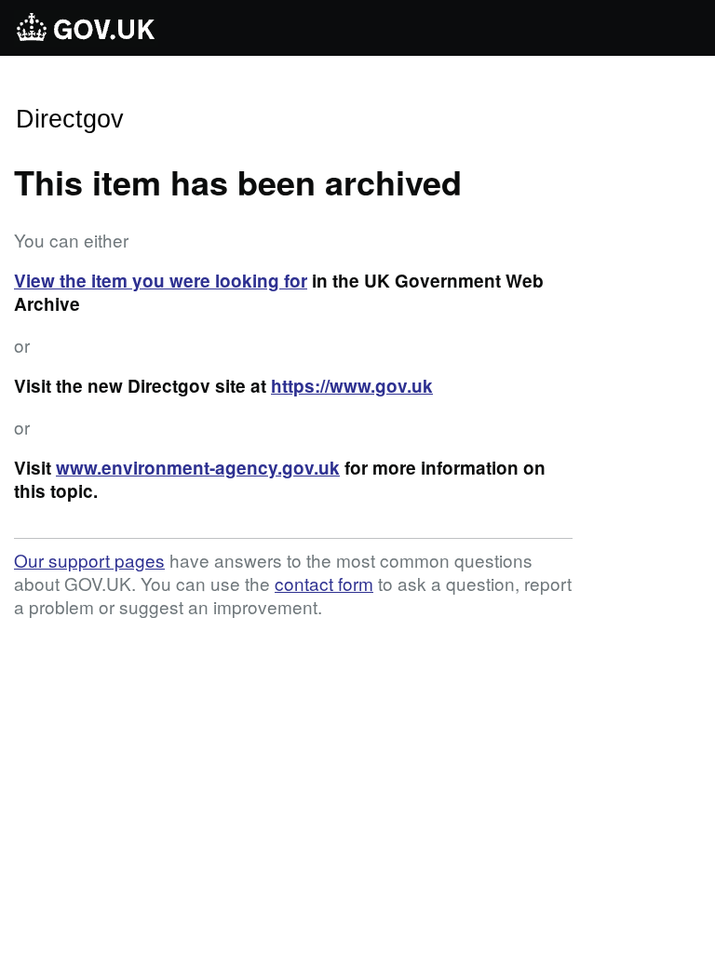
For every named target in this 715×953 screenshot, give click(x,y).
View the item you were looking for (160, 280)
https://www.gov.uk (352, 385)
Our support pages (89, 559)
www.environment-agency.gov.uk (198, 467)
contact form (324, 583)
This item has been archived (238, 181)
